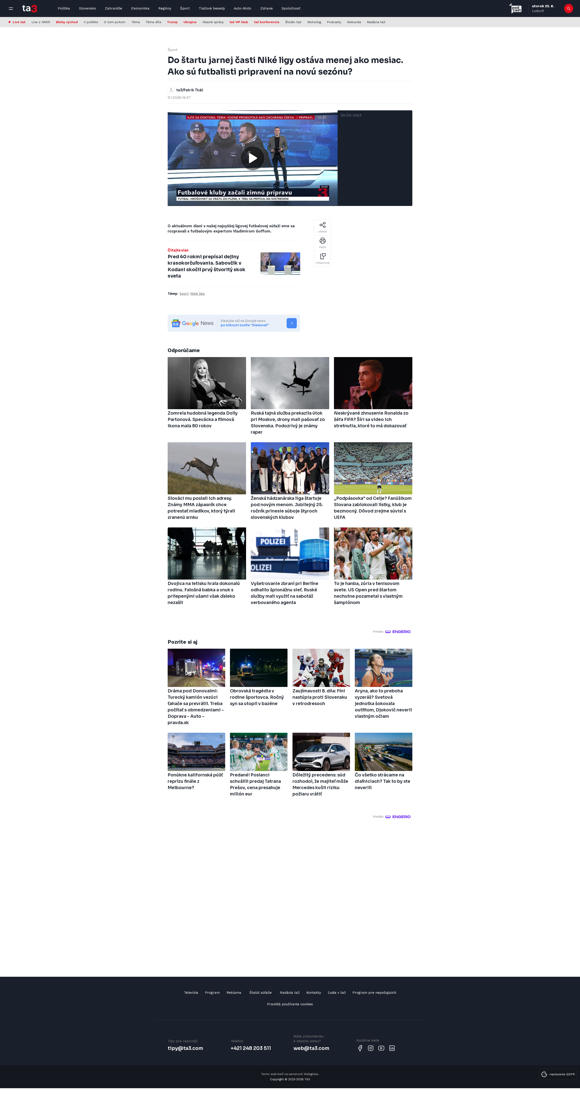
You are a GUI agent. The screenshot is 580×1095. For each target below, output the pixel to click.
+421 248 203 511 (251, 1048)
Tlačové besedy (212, 8)
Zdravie (266, 8)
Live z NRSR (40, 22)
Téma (135, 22)
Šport (185, 8)
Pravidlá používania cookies (290, 1004)
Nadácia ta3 (376, 22)
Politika (64, 8)
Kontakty (313, 993)
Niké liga (197, 294)
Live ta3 (19, 22)
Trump (172, 22)
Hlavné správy (213, 22)
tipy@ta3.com (185, 1048)
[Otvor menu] (11, 9)
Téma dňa (153, 22)
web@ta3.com (311, 1048)
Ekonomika (140, 8)
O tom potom (114, 22)
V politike (91, 22)
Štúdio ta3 (293, 22)
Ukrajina (190, 22)
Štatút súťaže (260, 993)
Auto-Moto (242, 8)
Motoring (314, 22)
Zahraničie (113, 8)
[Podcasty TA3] (515, 8)
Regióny (164, 8)
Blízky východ (67, 22)
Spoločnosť (291, 8)
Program (212, 993)
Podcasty (334, 22)
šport (184, 294)
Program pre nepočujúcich (374, 993)
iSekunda (354, 22)
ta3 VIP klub (239, 22)
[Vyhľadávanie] (568, 8)
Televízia (191, 993)
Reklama (234, 993)
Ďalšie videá (351, 115)
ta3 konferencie (266, 22)
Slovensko (87, 8)
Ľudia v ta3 (337, 993)
